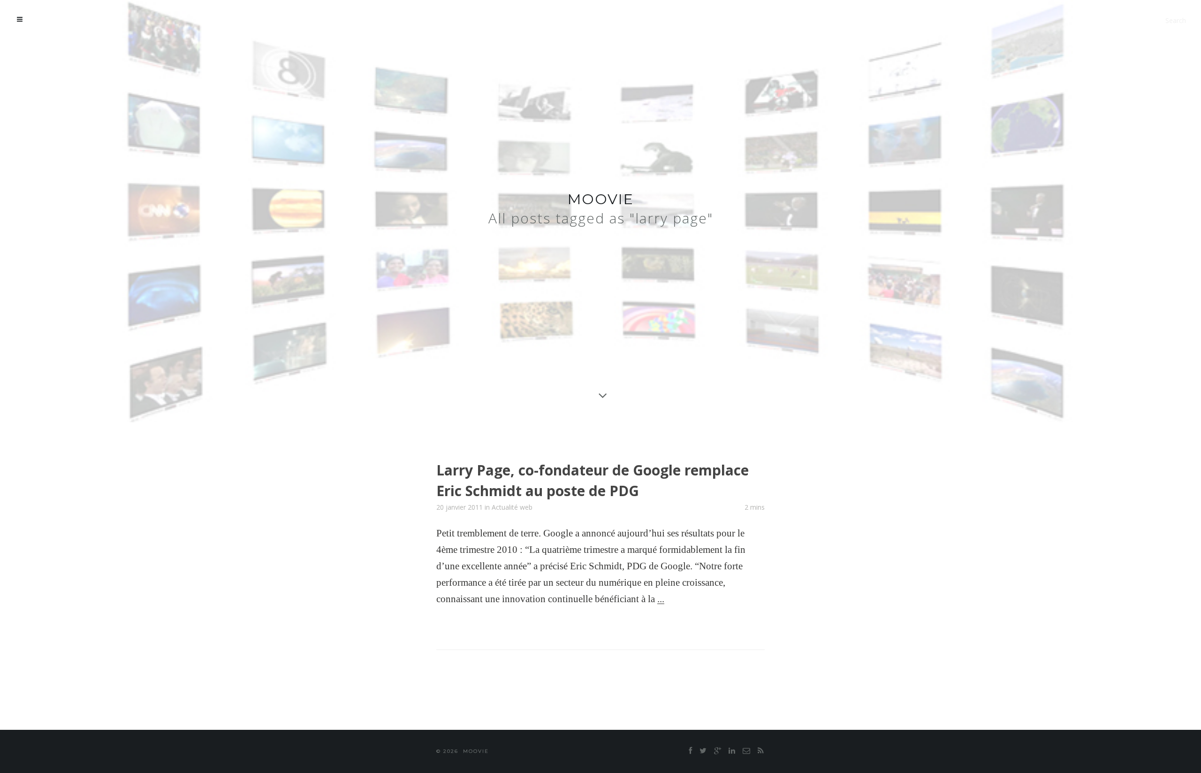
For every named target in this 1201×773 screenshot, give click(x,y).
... (660, 599)
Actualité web (512, 507)
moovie (601, 199)
